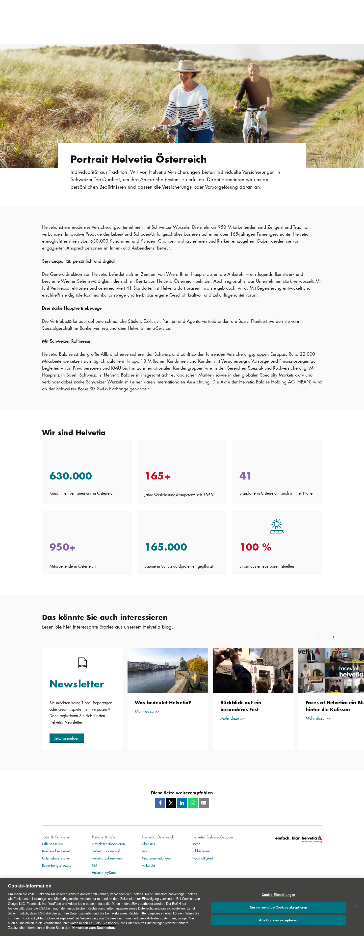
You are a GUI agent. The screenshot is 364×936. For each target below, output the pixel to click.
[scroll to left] (323, 637)
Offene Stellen (52, 843)
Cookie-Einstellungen (278, 895)
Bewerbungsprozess (56, 865)
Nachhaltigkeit (202, 858)
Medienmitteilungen (156, 858)
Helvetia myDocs (104, 872)
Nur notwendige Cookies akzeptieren (278, 907)
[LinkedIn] (182, 803)
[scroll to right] (334, 637)
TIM (94, 865)
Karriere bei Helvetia (57, 850)
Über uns (148, 843)
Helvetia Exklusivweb (107, 858)
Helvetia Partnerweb (106, 850)
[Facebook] (160, 803)
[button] (67, 738)
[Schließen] (356, 906)
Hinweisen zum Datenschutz (94, 928)
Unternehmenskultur (56, 858)
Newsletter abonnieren (108, 843)
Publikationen (201, 850)
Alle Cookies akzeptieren (278, 920)
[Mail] (204, 803)
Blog (145, 850)
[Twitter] (171, 803)
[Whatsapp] (193, 803)
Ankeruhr (148, 865)
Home (196, 843)
